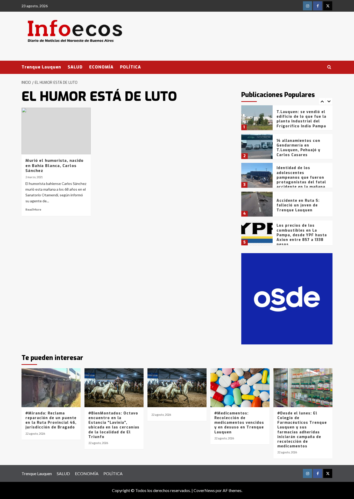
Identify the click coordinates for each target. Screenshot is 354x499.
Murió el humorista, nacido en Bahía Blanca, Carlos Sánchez (54, 165)
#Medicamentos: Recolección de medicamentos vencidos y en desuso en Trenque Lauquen (239, 423)
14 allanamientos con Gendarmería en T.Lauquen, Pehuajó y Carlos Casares (298, 147)
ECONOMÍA (101, 67)
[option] (287, 119)
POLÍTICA (130, 67)
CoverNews (204, 490)
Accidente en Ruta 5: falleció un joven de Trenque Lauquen (298, 205)
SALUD (75, 67)
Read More (33, 209)
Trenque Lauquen (41, 67)
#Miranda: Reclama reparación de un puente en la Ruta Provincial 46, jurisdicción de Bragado (50, 420)
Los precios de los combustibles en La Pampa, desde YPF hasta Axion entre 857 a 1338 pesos (302, 235)
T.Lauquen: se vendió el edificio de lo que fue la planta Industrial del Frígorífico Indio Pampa (301, 119)
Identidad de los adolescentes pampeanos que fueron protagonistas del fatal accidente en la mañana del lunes (301, 179)
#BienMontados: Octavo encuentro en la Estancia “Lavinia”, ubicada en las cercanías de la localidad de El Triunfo (113, 425)
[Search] (329, 67)
